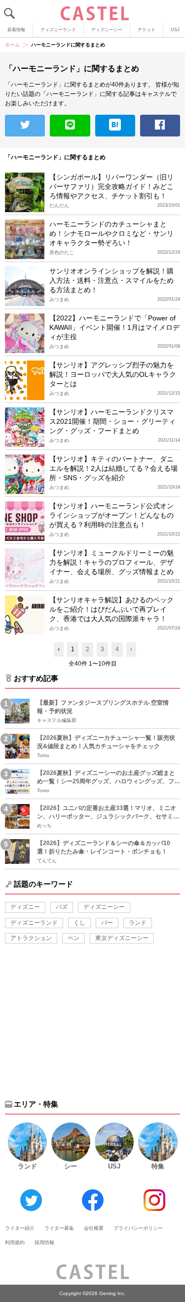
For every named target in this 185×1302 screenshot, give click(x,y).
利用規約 (15, 1242)
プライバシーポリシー (138, 1228)
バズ (62, 906)
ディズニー (25, 906)
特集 (157, 1166)
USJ (114, 1166)
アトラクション (31, 938)
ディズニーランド (58, 29)
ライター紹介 (20, 1228)
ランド (138, 922)
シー (70, 1166)
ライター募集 (59, 1228)
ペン (73, 938)
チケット (146, 29)
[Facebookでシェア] (160, 125)
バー (107, 922)
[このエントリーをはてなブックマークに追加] (115, 125)
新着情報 (16, 29)
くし (79, 922)
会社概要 (94, 1228)
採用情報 (44, 1242)
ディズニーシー (106, 29)
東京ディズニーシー (121, 938)
